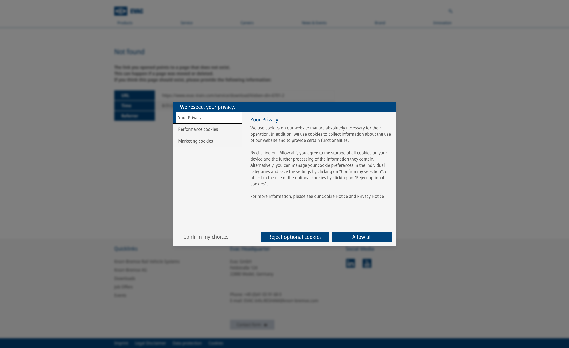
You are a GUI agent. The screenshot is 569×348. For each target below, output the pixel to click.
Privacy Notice (370, 196)
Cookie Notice (335, 196)
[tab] (207, 117)
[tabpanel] (320, 159)
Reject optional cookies (295, 236)
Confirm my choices (205, 236)
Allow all (362, 236)
